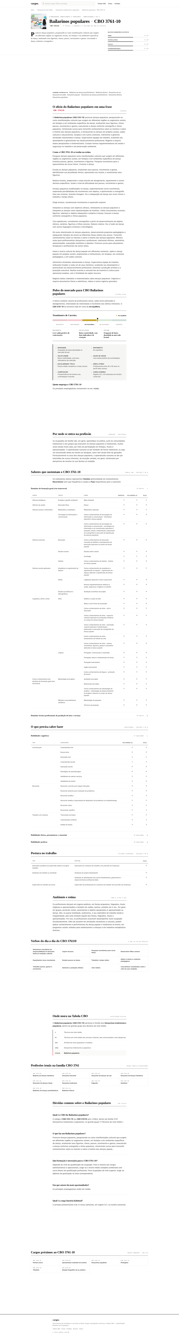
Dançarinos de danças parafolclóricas (94, 95)
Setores (75, 1329)
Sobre (81, 1329)
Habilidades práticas (87, 842)
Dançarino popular (73, 95)
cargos (35, 3)
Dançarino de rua (115, 92)
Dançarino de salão (59, 95)
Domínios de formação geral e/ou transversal (87, 488)
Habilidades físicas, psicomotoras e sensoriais (87, 835)
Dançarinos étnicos (115, 95)
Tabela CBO (102, 3)
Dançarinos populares (60, 97)
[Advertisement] (89, 72)
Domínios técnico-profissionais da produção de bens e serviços (87, 716)
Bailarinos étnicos (102, 92)
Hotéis (96, 388)
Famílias (117, 3)
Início (32, 10)
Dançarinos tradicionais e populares (67, 10)
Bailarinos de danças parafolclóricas (81, 92)
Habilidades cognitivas (87, 736)
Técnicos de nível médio (45, 10)
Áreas (110, 3)
